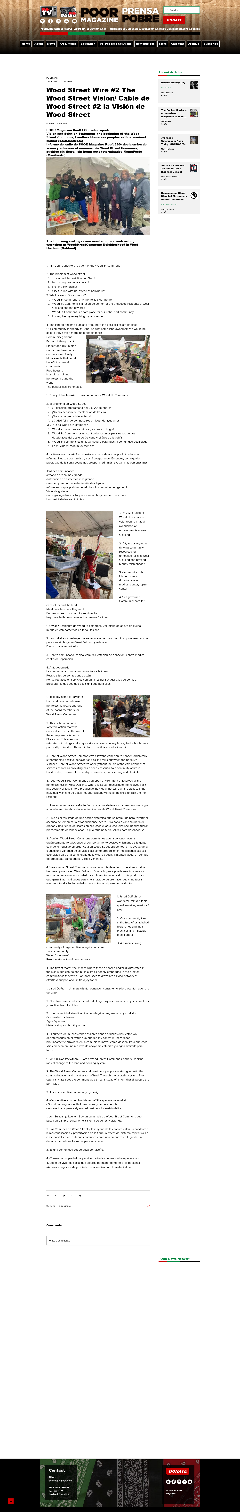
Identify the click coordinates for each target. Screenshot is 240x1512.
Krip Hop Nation (169, 204)
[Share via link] (71, 1195)
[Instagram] (58, 21)
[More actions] (148, 80)
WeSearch (166, 87)
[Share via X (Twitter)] (55, 1195)
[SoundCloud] (66, 21)
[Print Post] (79, 1195)
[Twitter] (42, 21)
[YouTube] (74, 21)
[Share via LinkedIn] (63, 1195)
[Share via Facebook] (47, 1195)
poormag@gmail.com (60, 1481)
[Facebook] (50, 21)
